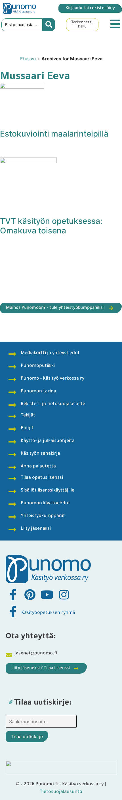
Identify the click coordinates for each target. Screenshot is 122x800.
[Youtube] (46, 594)
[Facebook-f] (12, 594)
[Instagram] (64, 594)
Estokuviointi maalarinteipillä (54, 134)
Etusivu (28, 58)
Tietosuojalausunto (61, 792)
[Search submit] (49, 24)
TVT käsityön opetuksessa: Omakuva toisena (51, 225)
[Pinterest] (29, 594)
